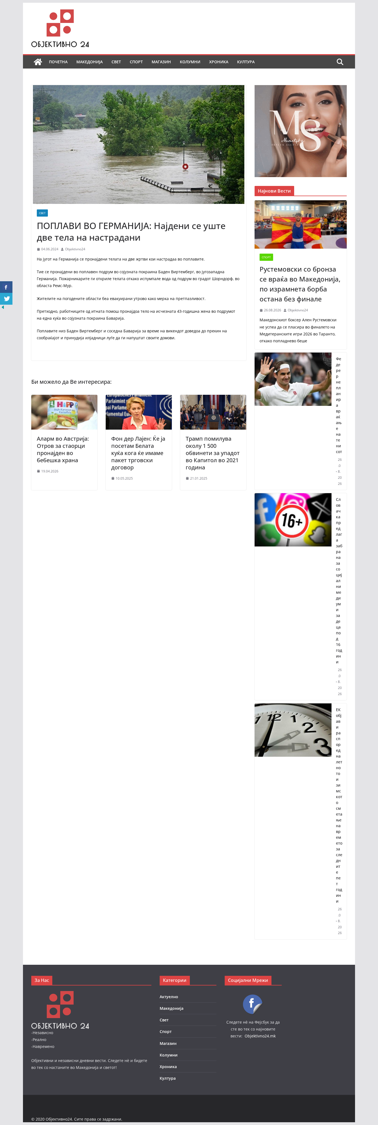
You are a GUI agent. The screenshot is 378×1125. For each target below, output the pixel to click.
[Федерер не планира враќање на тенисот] (293, 421)
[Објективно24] (38, 62)
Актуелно (169, 996)
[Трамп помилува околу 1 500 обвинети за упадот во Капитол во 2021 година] (213, 399)
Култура (246, 61)
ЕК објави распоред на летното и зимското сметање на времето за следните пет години (339, 805)
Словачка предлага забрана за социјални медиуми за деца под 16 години (339, 580)
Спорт (136, 61)
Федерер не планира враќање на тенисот (339, 405)
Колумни (190, 61)
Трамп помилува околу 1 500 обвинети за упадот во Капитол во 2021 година (213, 453)
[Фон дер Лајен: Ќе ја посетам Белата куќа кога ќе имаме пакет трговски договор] (139, 399)
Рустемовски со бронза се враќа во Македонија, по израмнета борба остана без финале (300, 283)
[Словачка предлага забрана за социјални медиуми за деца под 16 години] (293, 596)
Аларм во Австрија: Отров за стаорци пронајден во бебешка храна (63, 449)
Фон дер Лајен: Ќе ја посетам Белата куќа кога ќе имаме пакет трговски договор (138, 453)
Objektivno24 (75, 249)
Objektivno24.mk (260, 1036)
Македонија (89, 61)
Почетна (58, 61)
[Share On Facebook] (6, 287)
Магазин (161, 61)
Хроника (218, 61)
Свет (116, 61)
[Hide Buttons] (3, 308)
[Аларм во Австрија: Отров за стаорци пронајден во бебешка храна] (64, 399)
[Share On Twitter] (6, 299)
